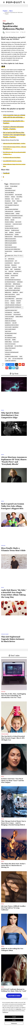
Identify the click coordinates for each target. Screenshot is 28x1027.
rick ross (7, 302)
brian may (19, 200)
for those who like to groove (11, 228)
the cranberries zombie (10, 337)
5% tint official (13, 186)
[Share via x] (16, 364)
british (15, 203)
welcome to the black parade (11, 352)
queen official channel (10, 296)
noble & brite (8, 284)
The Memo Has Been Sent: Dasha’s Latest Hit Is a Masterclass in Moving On (13, 865)
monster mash (14, 275)
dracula (12, 219)
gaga (6, 232)
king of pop (7, 267)
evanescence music (17, 224)
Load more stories (14, 995)
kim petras (13, 265)
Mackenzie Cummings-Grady (12, 32)
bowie (13, 200)
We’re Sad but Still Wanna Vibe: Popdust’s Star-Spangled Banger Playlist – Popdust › (14, 134)
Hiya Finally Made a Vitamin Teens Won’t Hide (13, 549)
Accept (14, 1016)
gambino (11, 232)
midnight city (8, 273)
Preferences (14, 1023)
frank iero (7, 230)
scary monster (8, 314)
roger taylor (16, 312)
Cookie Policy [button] (18, 1009)
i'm (6, 253)
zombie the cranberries (10, 360)
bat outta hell (18, 194)
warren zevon (8, 350)
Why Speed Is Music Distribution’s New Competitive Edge (10, 415)
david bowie (8, 217)
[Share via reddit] (20, 364)
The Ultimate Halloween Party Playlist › (12, 157)
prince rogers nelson (10, 294)
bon (12, 198)
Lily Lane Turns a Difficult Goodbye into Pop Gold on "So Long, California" (13, 908)
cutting (17, 213)
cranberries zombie (9, 213)
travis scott (16, 341)
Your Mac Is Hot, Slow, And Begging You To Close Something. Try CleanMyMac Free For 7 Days (13, 695)
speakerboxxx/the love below (11, 325)
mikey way (15, 273)
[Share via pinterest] (23, 364)
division (7, 219)
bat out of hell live (9, 194)
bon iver (17, 198)
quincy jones (19, 298)
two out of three (18, 346)
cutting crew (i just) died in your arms (13, 215)
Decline (14, 1020)
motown (7, 277)
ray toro (7, 300)
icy (5, 258)
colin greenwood (9, 211)
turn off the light (9, 346)
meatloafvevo (18, 271)
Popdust (5, 11)
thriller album (8, 341)
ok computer (19, 286)
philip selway (8, 292)
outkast (10, 288)
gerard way (17, 232)
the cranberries (8, 335)
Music (11, 11)
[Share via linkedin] (10, 367)
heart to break (8, 245)
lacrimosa (14, 267)
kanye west (16, 263)
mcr (6, 271)
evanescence (8, 224)
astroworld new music (10, 190)
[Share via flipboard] (7, 367)
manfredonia (17, 269)
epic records (18, 221)
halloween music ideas (10, 238)
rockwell (18, 302)
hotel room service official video (12, 249)
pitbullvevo (15, 292)
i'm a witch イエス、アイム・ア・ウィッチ (13, 256)
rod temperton (8, 312)
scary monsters (16, 314)
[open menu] (4, 2)
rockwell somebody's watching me (13, 305)
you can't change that (18, 358)
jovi (16, 260)
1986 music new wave (15, 183)
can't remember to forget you (12, 205)
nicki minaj (19, 281)
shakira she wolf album (10, 320)
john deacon (11, 258)
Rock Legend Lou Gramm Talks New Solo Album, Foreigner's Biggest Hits (12, 506)
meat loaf (11, 271)
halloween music (18, 236)
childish (7, 207)
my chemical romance (10, 281)
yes (6, 358)
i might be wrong (18, 251)
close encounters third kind (11, 209)
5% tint (6, 186)
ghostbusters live (9, 234)
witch (21, 356)
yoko (9, 358)
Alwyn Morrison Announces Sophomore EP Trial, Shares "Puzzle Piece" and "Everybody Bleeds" (14, 460)
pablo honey (17, 288)
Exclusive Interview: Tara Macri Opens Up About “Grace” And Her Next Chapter (12, 780)
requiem (13, 300)
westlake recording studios (11, 356)
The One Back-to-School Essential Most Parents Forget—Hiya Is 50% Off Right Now (13, 738)
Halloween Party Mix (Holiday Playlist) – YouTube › (14, 143)
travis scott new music (10, 343)
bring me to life (8, 203)
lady (20, 267)
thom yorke (7, 339)
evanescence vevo (9, 226)
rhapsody (18, 300)
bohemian (7, 198)
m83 (11, 269)
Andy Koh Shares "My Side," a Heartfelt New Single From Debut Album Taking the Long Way (13, 593)
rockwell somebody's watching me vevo (13, 307)
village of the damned (10, 348)
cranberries (17, 211)
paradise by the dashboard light (12, 290)
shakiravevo (8, 322)
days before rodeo (16, 217)
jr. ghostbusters (8, 263)
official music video (9, 286)
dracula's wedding (9, 221)
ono (6, 288)
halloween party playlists (10, 242)
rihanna (12, 302)
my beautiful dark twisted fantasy (12, 279)
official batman (16, 284)
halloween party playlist (10, 240)
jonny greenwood (9, 260)
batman (13, 196)
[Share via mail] (17, 367)
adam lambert (8, 188)
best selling (19, 196)
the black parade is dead (10, 333)
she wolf (14, 322)
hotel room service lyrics (10, 247)
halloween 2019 (8, 236)
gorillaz (17, 234)
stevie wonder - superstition (11, 327)
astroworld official (9, 192)
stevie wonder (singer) (10, 329)
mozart (12, 277)
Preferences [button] (5, 1012)
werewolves (7, 354)
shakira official (19, 316)
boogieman (7, 200)
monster (7, 275)
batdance (7, 196)
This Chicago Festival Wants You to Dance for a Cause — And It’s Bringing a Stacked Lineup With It (13, 823)
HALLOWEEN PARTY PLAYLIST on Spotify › (12, 161)
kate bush (7, 265)
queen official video (9, 298)
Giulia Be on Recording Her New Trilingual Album (12, 949)
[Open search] (24, 2)
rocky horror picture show (11, 310)
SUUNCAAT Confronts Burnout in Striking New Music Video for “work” (14, 990)
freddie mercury (15, 230)
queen (17, 294)
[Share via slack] (13, 367)
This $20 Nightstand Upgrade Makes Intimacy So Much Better (12, 639)
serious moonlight (9, 316)
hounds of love (8, 251)
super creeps (8, 331)
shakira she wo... (9, 318)
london (6, 269)
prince (21, 292)
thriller (14, 339)
